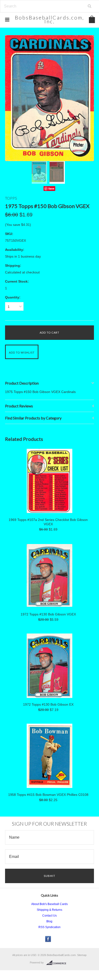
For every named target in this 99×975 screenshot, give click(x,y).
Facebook (48, 939)
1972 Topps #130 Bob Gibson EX (48, 704)
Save (51, 188)
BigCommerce (57, 962)
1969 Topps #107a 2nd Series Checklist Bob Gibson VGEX (48, 522)
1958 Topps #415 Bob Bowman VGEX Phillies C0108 (48, 795)
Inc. (49, 19)
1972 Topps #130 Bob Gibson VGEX (48, 614)
